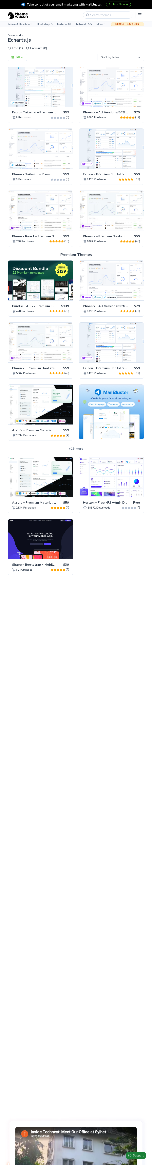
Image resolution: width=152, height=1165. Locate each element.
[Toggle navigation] (140, 15)
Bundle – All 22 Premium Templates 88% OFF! (48, 306)
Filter (19, 57)
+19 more (76, 448)
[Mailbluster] (111, 411)
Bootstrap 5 (44, 24)
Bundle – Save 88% (127, 24)
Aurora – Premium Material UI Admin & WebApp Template (56, 430)
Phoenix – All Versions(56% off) (107, 112)
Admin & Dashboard (20, 24)
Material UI (64, 24)
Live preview (59, 101)
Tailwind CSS (83, 24)
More (100, 24)
